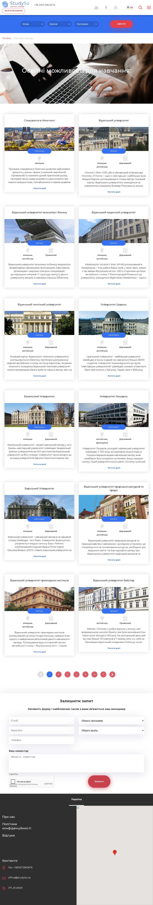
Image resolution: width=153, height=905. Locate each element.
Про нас (8, 817)
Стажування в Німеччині (39, 120)
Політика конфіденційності (16, 826)
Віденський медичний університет (114, 212)
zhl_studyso (15, 887)
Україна (76, 799)
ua (131, 7)
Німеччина (39, 151)
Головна (6, 38)
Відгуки (8, 835)
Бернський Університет (39, 488)
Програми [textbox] (82, 24)
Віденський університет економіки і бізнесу (39, 212)
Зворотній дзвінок (14, 11)
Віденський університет (114, 120)
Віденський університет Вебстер (113, 580)
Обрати (121, 24)
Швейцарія (113, 335)
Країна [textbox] (53, 24)
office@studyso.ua (19, 877)
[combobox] (32, 24)
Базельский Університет (39, 396)
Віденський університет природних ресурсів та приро (114, 488)
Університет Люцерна (113, 396)
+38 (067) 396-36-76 (44, 5)
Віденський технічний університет (39, 304)
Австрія (113, 151)
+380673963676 (22, 867)
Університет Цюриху (114, 304)
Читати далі (39, 188)
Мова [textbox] (26, 24)
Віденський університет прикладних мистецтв (39, 580)
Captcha (13, 774)
